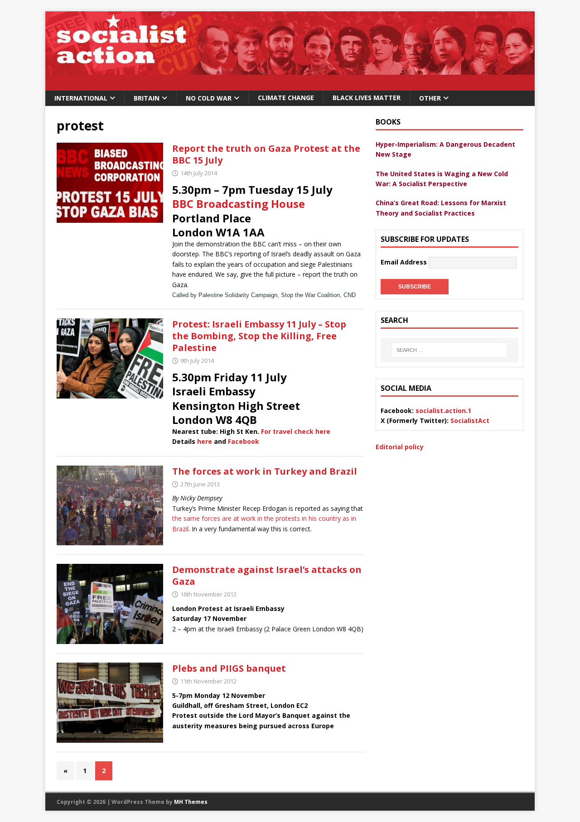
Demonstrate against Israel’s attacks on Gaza (267, 575)
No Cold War (209, 98)
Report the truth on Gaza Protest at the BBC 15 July (266, 154)
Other (430, 98)
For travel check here (295, 431)
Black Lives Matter (367, 97)
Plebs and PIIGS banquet (229, 668)
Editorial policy (400, 446)
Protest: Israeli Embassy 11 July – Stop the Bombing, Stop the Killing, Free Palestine (259, 336)
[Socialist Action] (290, 85)
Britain (147, 98)
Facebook (243, 441)
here (204, 441)
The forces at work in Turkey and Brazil (264, 471)
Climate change (286, 97)
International (80, 98)
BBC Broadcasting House (238, 203)
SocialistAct (469, 420)
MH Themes (191, 802)
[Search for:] (449, 350)
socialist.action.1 (443, 410)
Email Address (405, 262)
